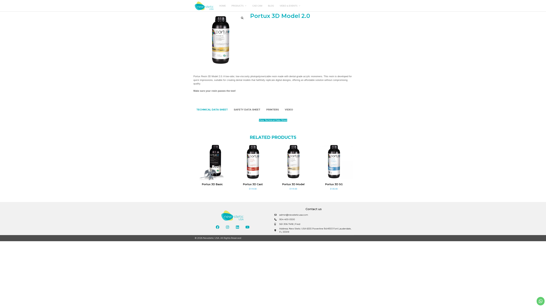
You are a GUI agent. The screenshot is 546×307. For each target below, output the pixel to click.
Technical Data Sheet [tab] (212, 109)
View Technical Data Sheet (273, 120)
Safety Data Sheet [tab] (247, 109)
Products (237, 6)
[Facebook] (217, 227)
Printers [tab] (272, 109)
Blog (271, 6)
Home (222, 6)
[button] (242, 18)
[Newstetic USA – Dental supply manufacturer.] (205, 6)
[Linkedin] (237, 227)
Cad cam (257, 6)
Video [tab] (289, 109)
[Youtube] (247, 227)
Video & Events (288, 6)
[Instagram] (227, 227)
